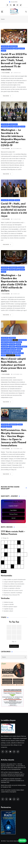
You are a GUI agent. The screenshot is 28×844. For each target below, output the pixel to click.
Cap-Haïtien (13, 510)
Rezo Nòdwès (6, 72)
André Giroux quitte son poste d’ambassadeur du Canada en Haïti (13, 786)
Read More (6, 95)
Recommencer (14, 646)
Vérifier (4, 571)
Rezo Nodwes (6, 219)
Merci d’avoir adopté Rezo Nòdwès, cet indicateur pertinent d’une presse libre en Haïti (13, 365)
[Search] (26, 11)
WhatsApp (22, 840)
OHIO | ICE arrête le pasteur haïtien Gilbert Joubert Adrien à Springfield (12, 790)
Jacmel (13, 518)
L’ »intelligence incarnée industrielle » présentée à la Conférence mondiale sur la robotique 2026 (12, 780)
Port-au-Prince (13, 514)
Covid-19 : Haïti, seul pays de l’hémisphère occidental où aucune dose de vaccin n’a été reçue (14, 210)
